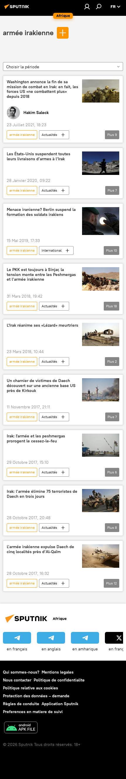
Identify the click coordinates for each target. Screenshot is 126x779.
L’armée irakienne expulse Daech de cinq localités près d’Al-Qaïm (40, 549)
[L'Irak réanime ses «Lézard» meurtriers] (100, 334)
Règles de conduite (21, 703)
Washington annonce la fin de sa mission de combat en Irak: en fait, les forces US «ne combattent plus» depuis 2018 (42, 89)
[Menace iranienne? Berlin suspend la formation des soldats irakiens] (100, 221)
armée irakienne (28, 32)
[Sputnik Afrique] (17, 8)
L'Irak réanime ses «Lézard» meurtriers (42, 325)
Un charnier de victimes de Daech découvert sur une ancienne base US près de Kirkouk (41, 385)
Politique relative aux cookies (30, 688)
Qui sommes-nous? (21, 672)
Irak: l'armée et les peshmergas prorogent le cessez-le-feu (36, 439)
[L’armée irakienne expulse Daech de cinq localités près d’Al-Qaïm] (100, 556)
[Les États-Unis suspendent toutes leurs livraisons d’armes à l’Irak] (100, 163)
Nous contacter (17, 680)
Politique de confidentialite (59, 680)
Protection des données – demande (36, 695)
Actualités (49, 134)
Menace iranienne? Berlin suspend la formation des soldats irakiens (41, 212)
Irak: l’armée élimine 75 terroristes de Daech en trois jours (42, 494)
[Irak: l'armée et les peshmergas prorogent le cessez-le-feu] (100, 445)
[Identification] (87, 6)
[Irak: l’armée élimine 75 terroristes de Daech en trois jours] (100, 500)
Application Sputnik (60, 703)
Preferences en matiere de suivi (33, 711)
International (52, 250)
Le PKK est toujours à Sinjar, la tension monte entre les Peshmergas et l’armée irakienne (41, 274)
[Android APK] (21, 728)
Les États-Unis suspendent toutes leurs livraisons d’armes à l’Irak (38, 156)
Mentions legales (58, 672)
